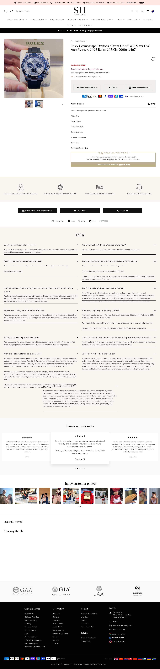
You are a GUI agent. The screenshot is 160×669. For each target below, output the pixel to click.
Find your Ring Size (31, 617)
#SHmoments (58, 623)
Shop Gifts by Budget (61, 633)
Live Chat (84, 617)
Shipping (27, 623)
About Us (56, 613)
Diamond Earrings (77, 20)
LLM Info (56, 643)
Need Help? (29, 613)
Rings (120, 20)
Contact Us (85, 25)
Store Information (87, 627)
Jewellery (132, 20)
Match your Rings (30, 620)
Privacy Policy (86, 641)
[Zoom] (33, 68)
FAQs (26, 633)
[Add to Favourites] (153, 59)
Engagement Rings (16, 20)
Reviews (56, 617)
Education (148, 20)
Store (71, 25)
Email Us (84, 620)
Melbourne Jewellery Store (34, 647)
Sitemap (56, 640)
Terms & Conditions (88, 638)
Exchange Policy (30, 627)
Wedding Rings (37, 20)
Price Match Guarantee (33, 640)
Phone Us (84, 623)
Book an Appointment (89, 613)
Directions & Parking (117, 629)
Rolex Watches (57, 20)
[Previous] (6, 68)
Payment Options (30, 630)
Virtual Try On (58, 627)
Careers (56, 637)
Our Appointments (31, 637)
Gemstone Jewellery (101, 20)
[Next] (61, 68)
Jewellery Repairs (31, 643)
